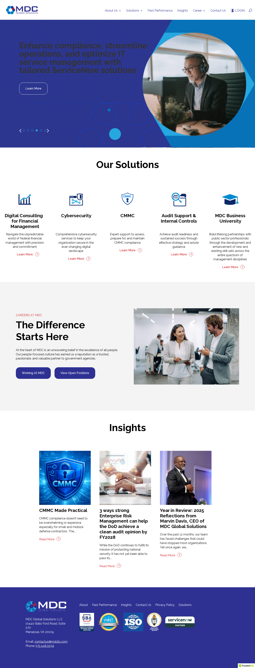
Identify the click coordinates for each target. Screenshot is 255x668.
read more (46, 539)
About (83, 605)
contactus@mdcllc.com (51, 641)
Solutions (132, 10)
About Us (111, 10)
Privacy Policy (165, 605)
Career (197, 10)
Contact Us (218, 10)
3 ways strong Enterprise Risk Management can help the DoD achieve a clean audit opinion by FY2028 (123, 524)
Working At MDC (33, 373)
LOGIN (239, 10)
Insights (182, 10)
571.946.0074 (45, 646)
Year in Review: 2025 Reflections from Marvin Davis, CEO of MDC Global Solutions (183, 518)
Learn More (33, 88)
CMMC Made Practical (63, 510)
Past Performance (160, 10)
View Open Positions (74, 373)
